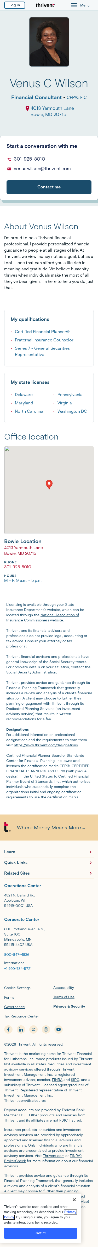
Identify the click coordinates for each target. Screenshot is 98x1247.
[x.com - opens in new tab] (33, 1029)
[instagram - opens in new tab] (46, 1029)
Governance (14, 1007)
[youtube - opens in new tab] (58, 1029)
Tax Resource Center (21, 1016)
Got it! (41, 1233)
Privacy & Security (69, 1006)
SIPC (75, 1080)
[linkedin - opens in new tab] (21, 1029)
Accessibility (63, 987)
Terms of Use (63, 997)
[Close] (74, 1199)
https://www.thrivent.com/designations (46, 745)
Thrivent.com (53, 1156)
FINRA (57, 1080)
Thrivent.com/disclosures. (25, 1100)
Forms (9, 997)
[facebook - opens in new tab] (8, 1029)
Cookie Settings (17, 988)
